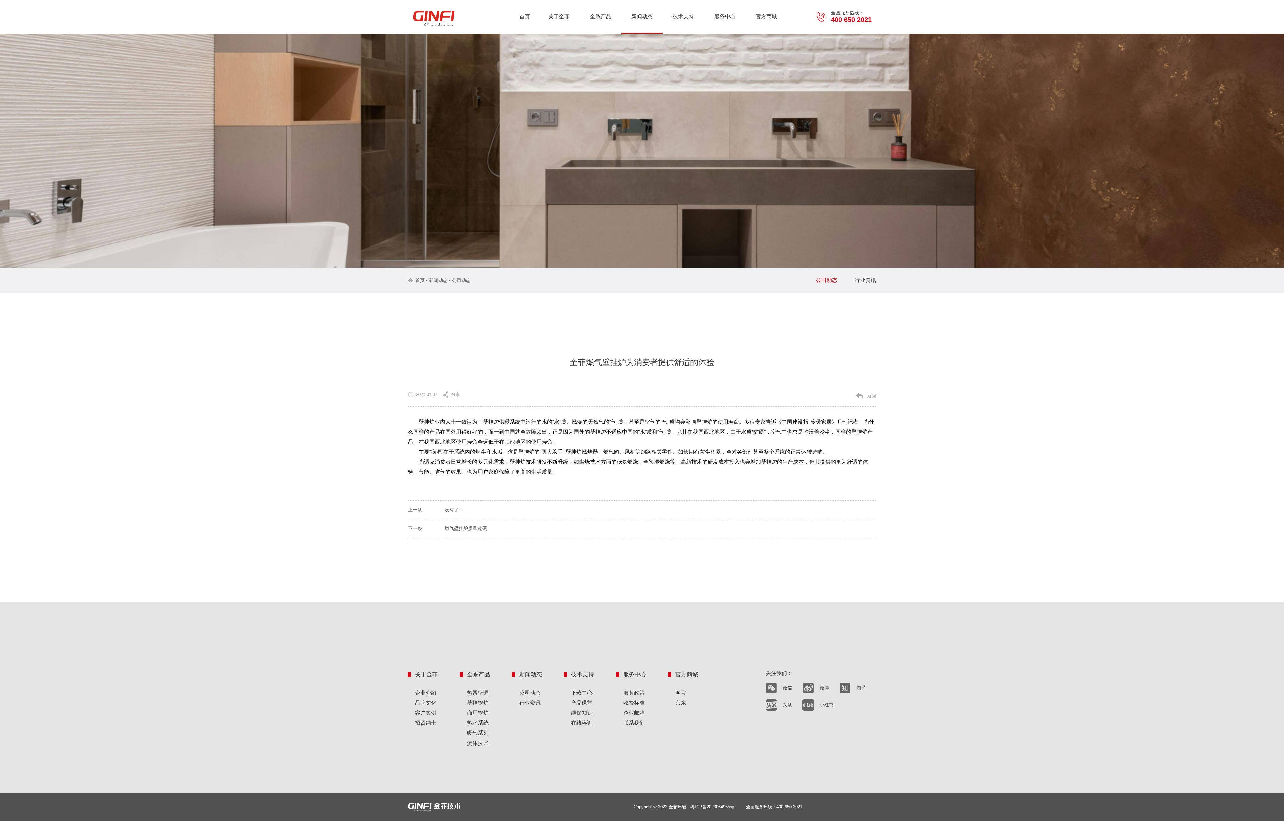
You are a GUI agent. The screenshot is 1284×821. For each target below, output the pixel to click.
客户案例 (425, 713)
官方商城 (766, 16)
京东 (680, 703)
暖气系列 (478, 733)
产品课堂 (582, 703)
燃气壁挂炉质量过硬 (466, 528)
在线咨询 (582, 723)
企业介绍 (425, 693)
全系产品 (600, 16)
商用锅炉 (478, 713)
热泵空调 (478, 693)
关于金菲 (559, 16)
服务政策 (634, 693)
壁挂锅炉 (478, 703)
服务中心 (725, 16)
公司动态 (461, 280)
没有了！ (454, 509)
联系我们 (634, 723)
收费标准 (634, 703)
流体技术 (478, 743)
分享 (455, 394)
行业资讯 (865, 280)
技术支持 (683, 16)
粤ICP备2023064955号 (712, 806)
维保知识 (582, 713)
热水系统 (478, 723)
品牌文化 (425, 703)
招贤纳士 (425, 723)
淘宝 (680, 693)
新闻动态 (642, 16)
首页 (524, 16)
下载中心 (582, 693)
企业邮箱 (634, 713)
